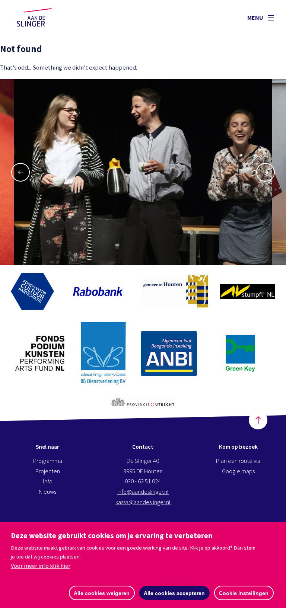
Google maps (238, 471)
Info (48, 481)
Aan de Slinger (41, 17)
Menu (255, 17)
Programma (47, 461)
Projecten (47, 471)
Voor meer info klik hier (40, 565)
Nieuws (47, 492)
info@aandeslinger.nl (143, 492)
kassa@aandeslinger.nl (143, 502)
